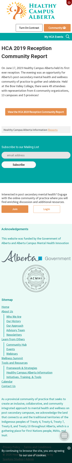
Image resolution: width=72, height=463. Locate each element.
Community (56, 27)
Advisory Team (15, 330)
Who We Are (13, 316)
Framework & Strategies (21, 368)
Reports (53, 129)
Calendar (7, 381)
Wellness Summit (12, 358)
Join (14, 209)
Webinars (12, 354)
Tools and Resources (15, 363)
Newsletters (14, 335)
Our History (13, 321)
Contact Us (9, 386)
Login (46, 209)
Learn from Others (13, 339)
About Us (7, 311)
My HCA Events (53, 37)
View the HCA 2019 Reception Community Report (36, 111)
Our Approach (14, 326)
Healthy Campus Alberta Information (29, 372)
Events (10, 349)
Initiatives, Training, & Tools (23, 377)
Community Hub (16, 344)
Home (5, 307)
